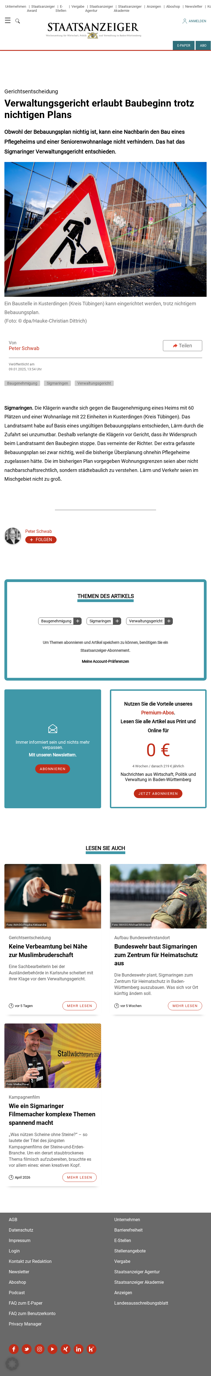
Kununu (91, 1349)
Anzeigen (154, 6)
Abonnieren (52, 769)
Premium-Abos (157, 712)
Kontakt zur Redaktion (30, 1261)
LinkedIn (78, 1349)
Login (14, 1251)
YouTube (52, 1349)
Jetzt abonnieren (158, 794)
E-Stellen (60, 8)
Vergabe (77, 6)
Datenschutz (21, 1230)
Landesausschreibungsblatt (141, 1303)
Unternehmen (15, 6)
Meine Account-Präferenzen (105, 661)
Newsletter (193, 6)
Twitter (26, 1349)
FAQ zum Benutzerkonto (32, 1313)
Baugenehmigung (56, 621)
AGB (13, 1219)
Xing (65, 1349)
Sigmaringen (100, 621)
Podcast (17, 1292)
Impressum (19, 1240)
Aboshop (173, 6)
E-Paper (183, 45)
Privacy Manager (25, 1324)
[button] (12, 1364)
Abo (203, 45)
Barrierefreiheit (128, 1230)
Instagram (39, 1349)
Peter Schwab (24, 348)
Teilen (185, 345)
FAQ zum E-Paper (25, 1303)
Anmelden (197, 21)
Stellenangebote (130, 1251)
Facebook (13, 1349)
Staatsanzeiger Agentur (137, 1271)
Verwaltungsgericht (146, 621)
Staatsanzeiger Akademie (127, 8)
